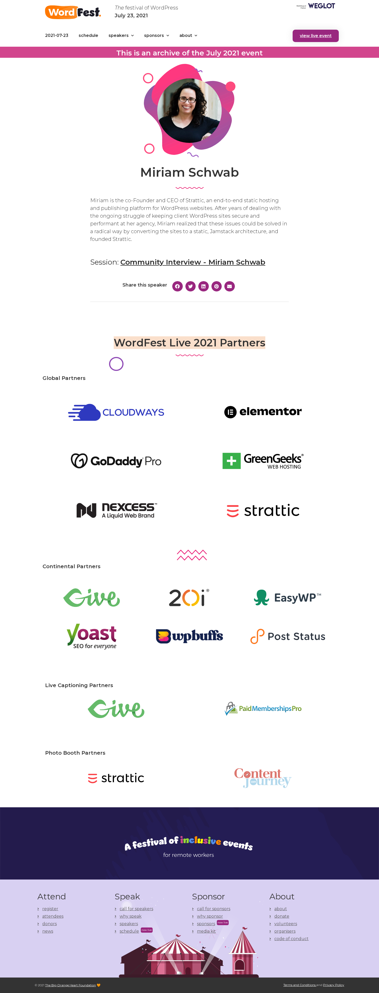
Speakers (119, 35)
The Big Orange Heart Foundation (70, 985)
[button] (316, 36)
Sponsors (154, 35)
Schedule (88, 35)
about (185, 35)
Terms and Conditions (299, 985)
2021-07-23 (56, 35)
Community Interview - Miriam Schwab (192, 262)
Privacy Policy (333, 985)
